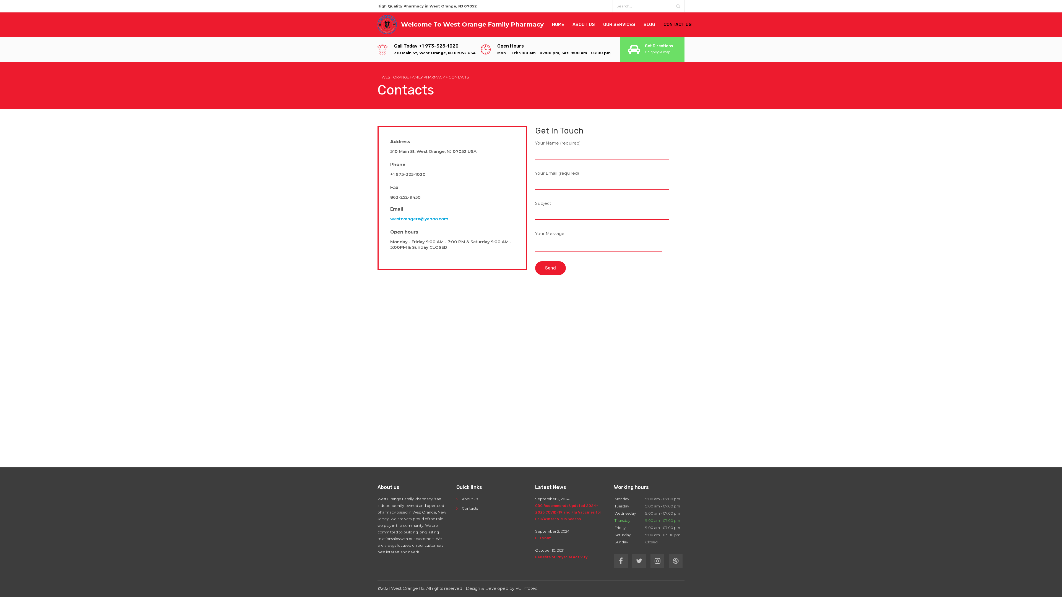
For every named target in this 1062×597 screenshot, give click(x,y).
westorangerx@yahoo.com (419, 218)
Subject (543, 203)
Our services (619, 24)
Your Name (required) (558, 143)
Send (550, 268)
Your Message (549, 233)
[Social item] (621, 561)
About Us (470, 499)
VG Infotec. (527, 588)
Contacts (470, 508)
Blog (649, 24)
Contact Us (677, 24)
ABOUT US (583, 24)
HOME (558, 24)
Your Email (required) (557, 173)
